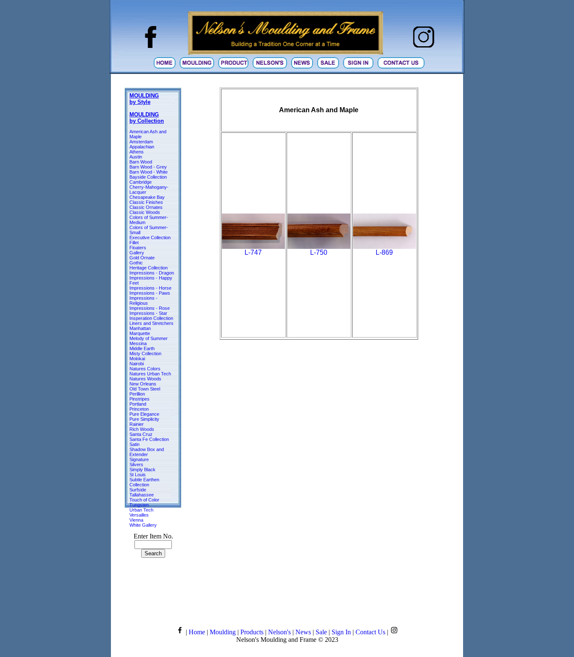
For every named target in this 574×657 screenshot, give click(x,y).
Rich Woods (141, 429)
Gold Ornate (142, 257)
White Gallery (143, 525)
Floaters (137, 247)
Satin (134, 444)
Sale (321, 632)
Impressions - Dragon (151, 272)
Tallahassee (141, 494)
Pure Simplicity (144, 419)
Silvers (136, 464)
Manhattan (140, 328)
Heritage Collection (148, 267)
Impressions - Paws (149, 293)
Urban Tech (141, 509)
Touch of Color (144, 499)
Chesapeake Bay (147, 197)
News (303, 632)
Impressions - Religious (143, 301)
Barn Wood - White (148, 171)
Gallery (136, 252)
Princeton (139, 409)
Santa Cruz (141, 434)
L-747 (253, 252)
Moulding (223, 632)
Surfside (137, 489)
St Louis (137, 474)
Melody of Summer (148, 338)
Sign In (341, 632)
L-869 (384, 252)
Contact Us (370, 632)
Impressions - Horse (150, 287)
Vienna (136, 519)
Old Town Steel (144, 388)
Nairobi (136, 363)
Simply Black (142, 469)
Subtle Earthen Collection (144, 482)
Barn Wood (140, 161)
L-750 (318, 252)
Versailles (139, 514)
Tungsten (139, 504)
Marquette (139, 333)
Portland (137, 403)
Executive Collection (150, 237)
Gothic (136, 262)
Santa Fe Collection (149, 439)
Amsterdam (141, 141)
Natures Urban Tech (150, 373)
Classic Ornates (146, 207)
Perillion (137, 393)
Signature (139, 459)
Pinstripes (139, 398)
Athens (136, 151)
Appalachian (141, 146)
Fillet (134, 242)
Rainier (136, 424)
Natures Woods (145, 378)
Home (197, 632)
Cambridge (140, 182)
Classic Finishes (146, 202)
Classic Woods (144, 212)
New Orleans (142, 383)
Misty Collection (145, 353)
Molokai (137, 358)
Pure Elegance (144, 414)
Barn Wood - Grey (148, 166)
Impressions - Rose (149, 308)
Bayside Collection (148, 176)
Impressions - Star (148, 313)
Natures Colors (145, 368)
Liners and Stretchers (151, 323)
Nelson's (279, 632)
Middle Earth (142, 348)
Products (251, 632)
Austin (135, 156)
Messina (138, 343)
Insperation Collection (151, 318)
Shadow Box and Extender (146, 452)
